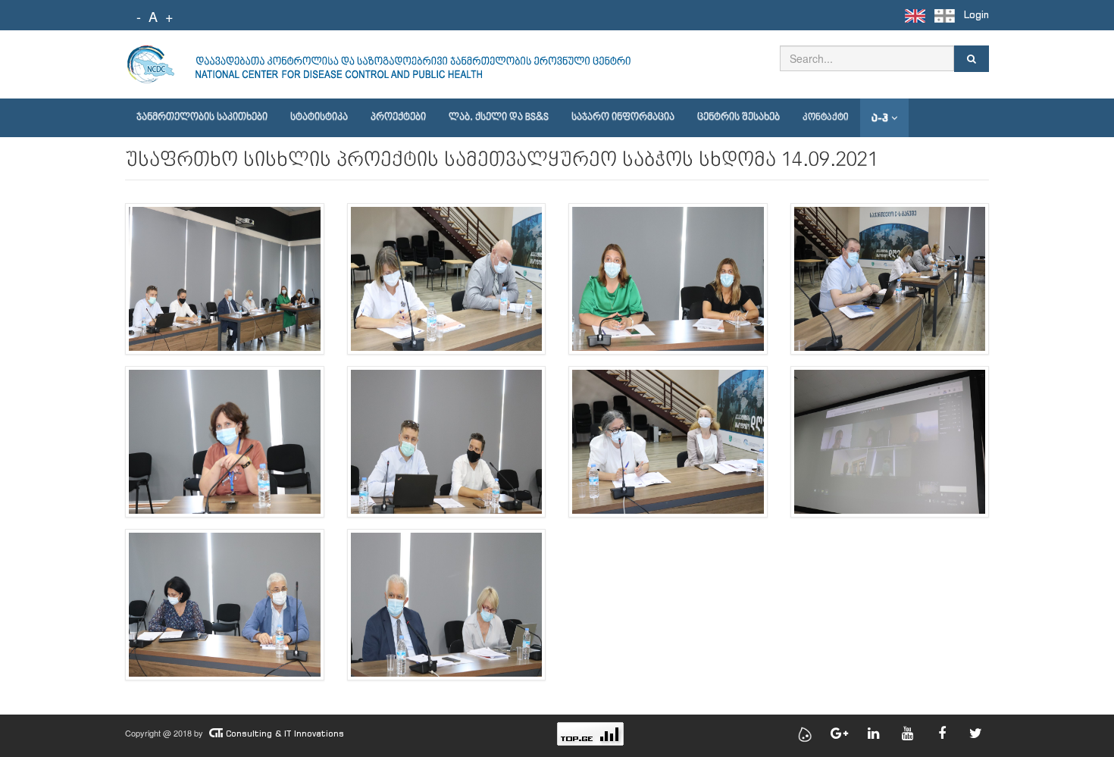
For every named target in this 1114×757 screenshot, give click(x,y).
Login (976, 14)
